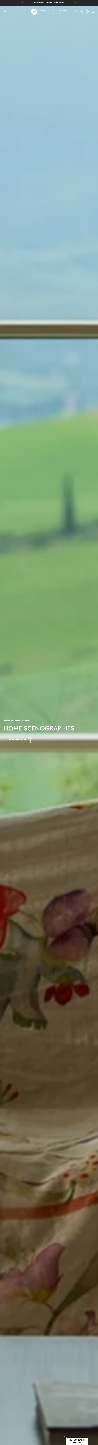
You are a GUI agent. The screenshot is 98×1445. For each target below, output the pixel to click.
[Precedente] (22, 3)
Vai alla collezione (17, 739)
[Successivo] (75, 3)
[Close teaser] (65, 1437)
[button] (77, 1441)
